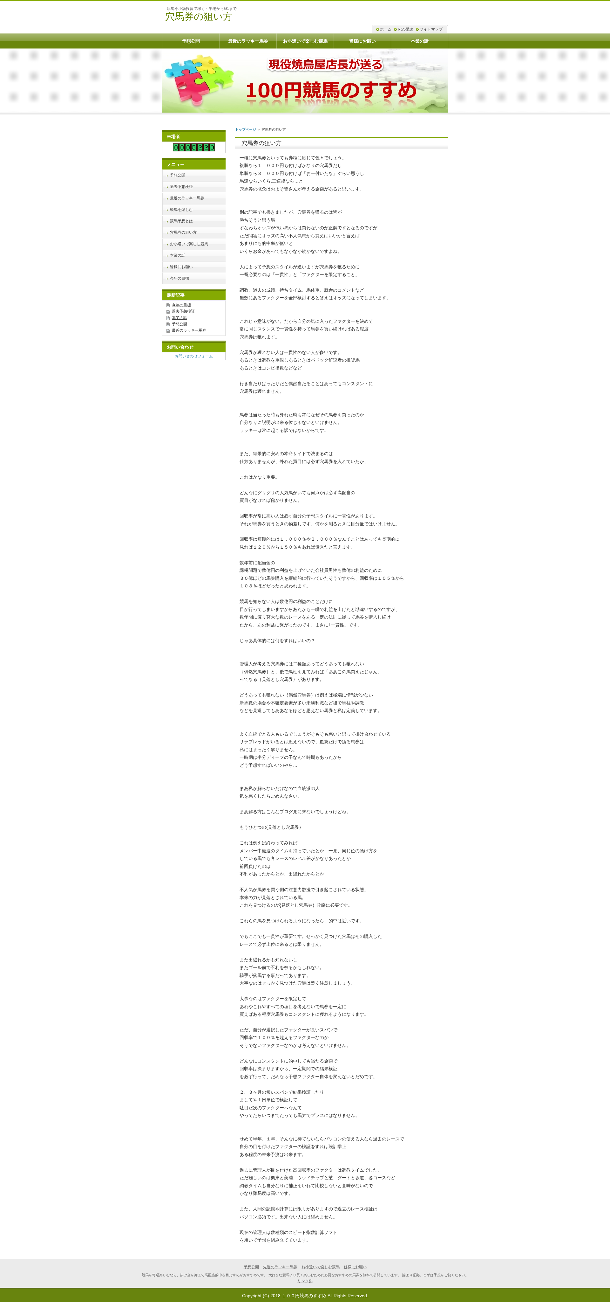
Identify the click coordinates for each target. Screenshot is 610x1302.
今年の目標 (179, 278)
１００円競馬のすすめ (304, 1295)
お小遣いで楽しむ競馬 (189, 244)
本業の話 (177, 255)
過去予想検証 (181, 186)
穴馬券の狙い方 (199, 16)
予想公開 (177, 175)
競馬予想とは (181, 221)
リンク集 (305, 1281)
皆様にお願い (181, 267)
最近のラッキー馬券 (187, 198)
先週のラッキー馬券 (280, 1267)
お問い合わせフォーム (194, 356)
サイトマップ (431, 29)
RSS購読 (405, 29)
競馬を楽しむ (181, 209)
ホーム (385, 29)
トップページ (245, 129)
